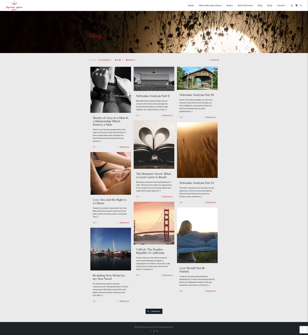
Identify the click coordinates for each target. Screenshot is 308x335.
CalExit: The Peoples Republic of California (150, 251)
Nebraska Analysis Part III (196, 95)
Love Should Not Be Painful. (192, 269)
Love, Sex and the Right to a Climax (110, 201)
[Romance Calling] (14, 5)
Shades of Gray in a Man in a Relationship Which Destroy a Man (110, 121)
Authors (131, 60)
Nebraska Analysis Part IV (196, 183)
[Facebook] (150, 331)
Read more (124, 147)
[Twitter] (154, 331)
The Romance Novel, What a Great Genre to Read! (153, 175)
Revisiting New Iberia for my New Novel (109, 277)
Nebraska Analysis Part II (153, 96)
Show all (215, 60)
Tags (119, 60)
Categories (105, 60)
